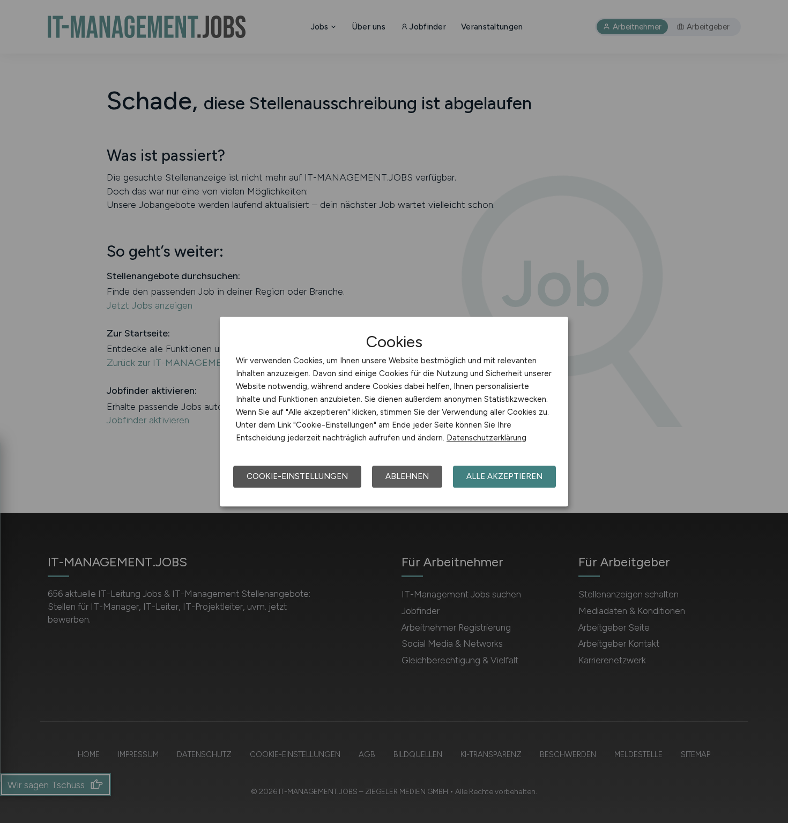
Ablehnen (407, 476)
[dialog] (394, 411)
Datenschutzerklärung (486, 438)
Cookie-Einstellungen (297, 476)
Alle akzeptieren (504, 476)
